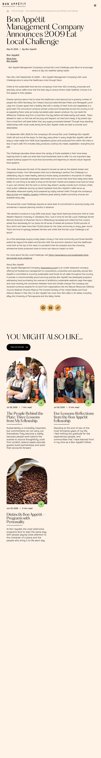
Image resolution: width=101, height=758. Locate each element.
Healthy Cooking (30, 195)
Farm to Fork (12, 195)
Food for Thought (18, 11)
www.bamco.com (49, 268)
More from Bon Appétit (12, 60)
